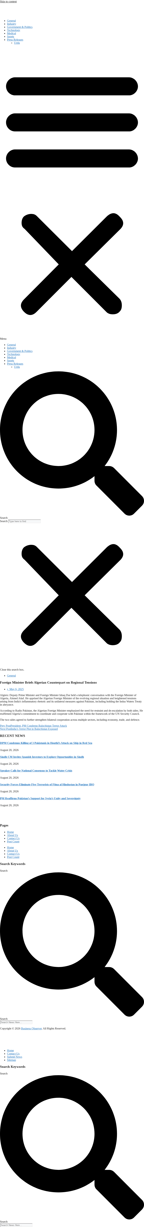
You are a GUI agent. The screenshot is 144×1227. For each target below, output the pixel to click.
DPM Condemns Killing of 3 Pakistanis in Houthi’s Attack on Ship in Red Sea (46, 742)
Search (4, 521)
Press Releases (15, 39)
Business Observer (31, 1028)
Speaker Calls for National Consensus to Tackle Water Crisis (36, 770)
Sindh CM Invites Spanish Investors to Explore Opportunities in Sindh (42, 756)
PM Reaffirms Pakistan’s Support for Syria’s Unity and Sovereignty (40, 798)
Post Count (13, 841)
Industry (11, 23)
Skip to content (8, 1)
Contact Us (13, 838)
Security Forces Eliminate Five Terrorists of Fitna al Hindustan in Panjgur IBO (47, 784)
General (11, 20)
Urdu (17, 42)
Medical (11, 33)
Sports (10, 36)
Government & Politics (19, 27)
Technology (13, 30)
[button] (72, 193)
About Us (12, 835)
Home (10, 831)
